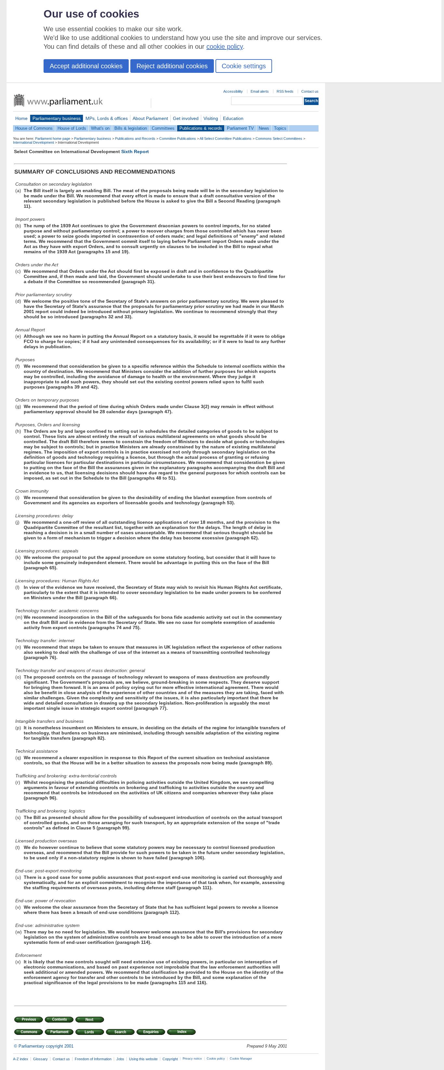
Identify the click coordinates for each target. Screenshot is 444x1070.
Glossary (40, 1059)
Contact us (310, 91)
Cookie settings (244, 66)
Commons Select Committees (278, 138)
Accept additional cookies (86, 66)
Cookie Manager (241, 1058)
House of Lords (72, 128)
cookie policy (224, 46)
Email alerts (260, 91)
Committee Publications (177, 138)
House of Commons (34, 128)
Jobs (120, 1059)
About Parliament (150, 118)
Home (21, 118)
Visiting (210, 118)
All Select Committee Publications (226, 138)
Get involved (186, 118)
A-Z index (20, 1059)
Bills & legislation (130, 128)
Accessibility (233, 91)
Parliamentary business (57, 118)
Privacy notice (192, 1058)
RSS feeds (285, 91)
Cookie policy (216, 1058)
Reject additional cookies (172, 66)
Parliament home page (52, 138)
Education (233, 118)
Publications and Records (135, 138)
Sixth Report (135, 151)
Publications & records (200, 128)
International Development (33, 142)
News (264, 128)
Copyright (170, 1059)
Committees (163, 128)
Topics (280, 128)
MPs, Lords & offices (106, 118)
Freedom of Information (93, 1059)
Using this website (143, 1059)
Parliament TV (240, 128)
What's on (100, 128)
